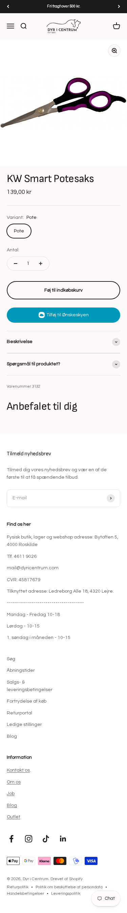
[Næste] (119, 6)
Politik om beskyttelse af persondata (69, 887)
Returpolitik (17, 887)
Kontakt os (18, 770)
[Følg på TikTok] (45, 838)
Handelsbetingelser (25, 893)
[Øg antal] (40, 263)
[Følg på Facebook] (11, 838)
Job (11, 793)
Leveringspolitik (65, 893)
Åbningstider (21, 670)
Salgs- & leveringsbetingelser (29, 686)
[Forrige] (8, 6)
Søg (11, 659)
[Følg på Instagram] (28, 838)
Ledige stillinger (24, 724)
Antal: (13, 250)
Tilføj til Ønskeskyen (67, 315)
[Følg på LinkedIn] (63, 838)
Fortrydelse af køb (26, 701)
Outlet (13, 817)
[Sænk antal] (15, 263)
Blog (12, 736)
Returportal (19, 713)
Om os (14, 782)
